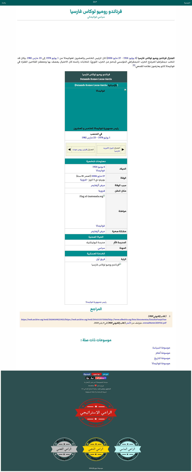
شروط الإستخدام (101, 392)
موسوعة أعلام (163, 353)
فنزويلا (83, 180)
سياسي (101, 248)
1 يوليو (55, 58)
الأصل (128, 323)
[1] (134, 65)
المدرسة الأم (120, 242)
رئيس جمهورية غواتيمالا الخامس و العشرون (96, 128)
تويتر (105, 374)
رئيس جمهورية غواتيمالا (96, 302)
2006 (109, 58)
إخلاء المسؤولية (90, 392)
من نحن (92, 382)
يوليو (106, 137)
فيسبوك (87, 374)
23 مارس (37, 58)
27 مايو (117, 58)
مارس (90, 137)
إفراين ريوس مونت (79, 149)
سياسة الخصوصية (102, 382)
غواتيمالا (100, 170)
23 (94, 137)
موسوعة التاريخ (162, 358)
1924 (125, 58)
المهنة (123, 248)
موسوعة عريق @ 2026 (96, 468)
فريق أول (100, 259)
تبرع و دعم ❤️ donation (96, 386)
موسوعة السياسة (161, 348)
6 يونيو (101, 167)
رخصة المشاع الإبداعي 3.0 (89, 389)
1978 (48, 58)
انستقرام (101, 378)
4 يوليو (132, 58)
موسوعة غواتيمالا (161, 363)
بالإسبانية (112, 85)
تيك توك (90, 378)
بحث (4, 2)
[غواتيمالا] (96, 108)
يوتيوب (96, 374)
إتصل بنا (86, 382)
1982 (29, 58)
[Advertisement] (96, 37)
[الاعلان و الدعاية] (96, 413)
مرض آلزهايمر (98, 185)
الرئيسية (187, 2)
